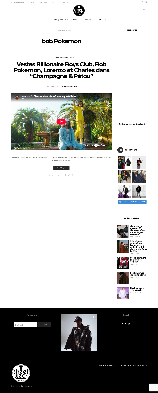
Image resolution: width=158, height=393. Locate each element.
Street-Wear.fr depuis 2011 (134, 365)
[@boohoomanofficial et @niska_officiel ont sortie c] (124, 191)
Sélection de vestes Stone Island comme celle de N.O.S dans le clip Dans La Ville (138, 246)
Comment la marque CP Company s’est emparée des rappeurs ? (137, 230)
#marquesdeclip (18, 2)
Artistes (54, 2)
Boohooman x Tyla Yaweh (137, 289)
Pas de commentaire (69, 86)
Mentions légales (108, 365)
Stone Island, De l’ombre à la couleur (138, 260)
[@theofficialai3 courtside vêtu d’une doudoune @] (124, 162)
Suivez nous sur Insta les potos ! (133, 202)
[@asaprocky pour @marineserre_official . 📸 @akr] (79, 332)
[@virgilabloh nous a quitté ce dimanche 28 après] (139, 162)
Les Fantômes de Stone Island (138, 274)
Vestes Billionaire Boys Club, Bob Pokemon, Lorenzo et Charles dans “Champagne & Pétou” (61, 70)
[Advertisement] (132, 74)
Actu (32, 2)
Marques (43, 2)
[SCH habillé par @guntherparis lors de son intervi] (139, 191)
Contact (66, 2)
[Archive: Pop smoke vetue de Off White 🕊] (139, 176)
